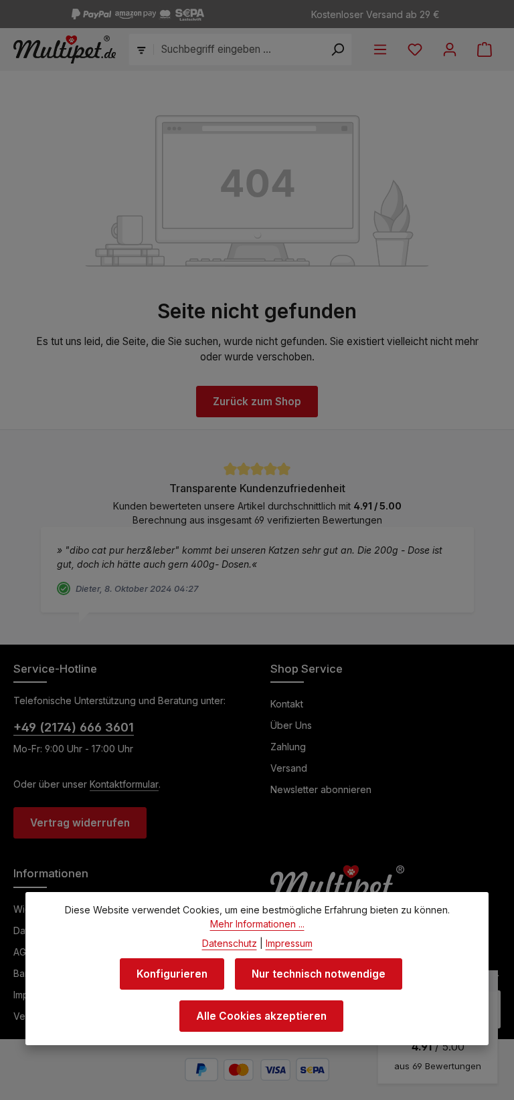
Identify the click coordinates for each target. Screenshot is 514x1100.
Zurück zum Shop (257, 401)
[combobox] (239, 49)
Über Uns (291, 725)
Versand (288, 768)
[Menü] (380, 49)
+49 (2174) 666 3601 (73, 727)
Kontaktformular (124, 784)
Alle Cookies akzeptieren (261, 1016)
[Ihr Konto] (450, 49)
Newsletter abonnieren (320, 789)
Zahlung (288, 746)
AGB (22, 952)
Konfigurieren (172, 974)
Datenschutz (229, 943)
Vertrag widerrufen (80, 822)
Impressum (289, 943)
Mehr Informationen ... (257, 923)
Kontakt (286, 703)
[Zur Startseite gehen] (64, 49)
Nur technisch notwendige (319, 974)
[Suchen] (337, 49)
